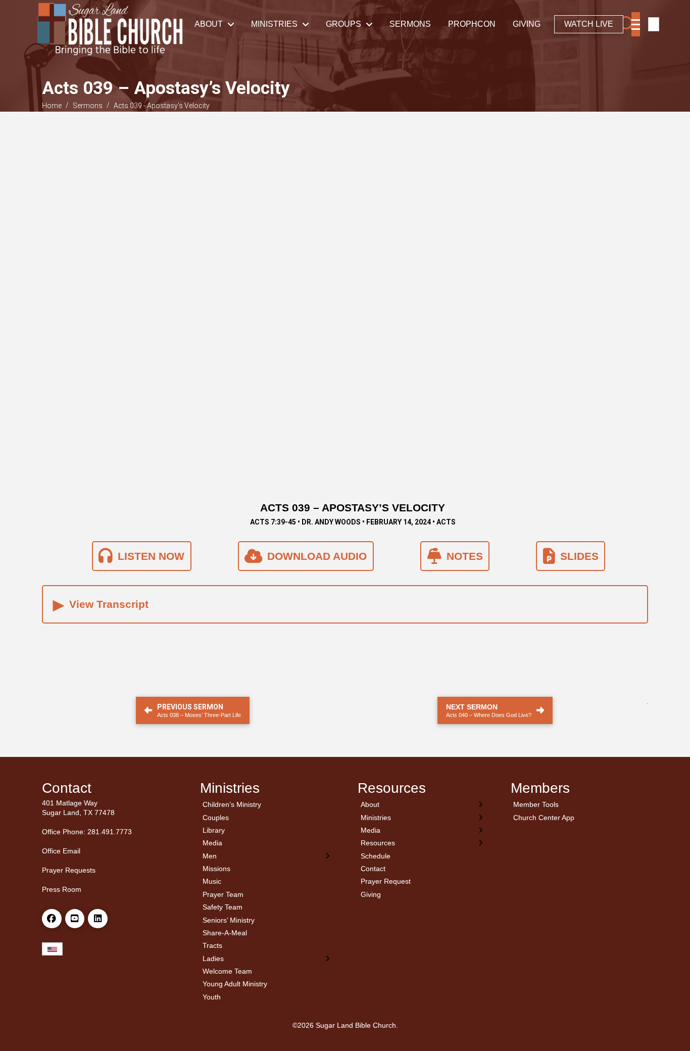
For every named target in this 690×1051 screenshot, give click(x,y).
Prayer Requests (68, 870)
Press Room (61, 889)
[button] (627, 24)
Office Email (61, 851)
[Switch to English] (654, 24)
